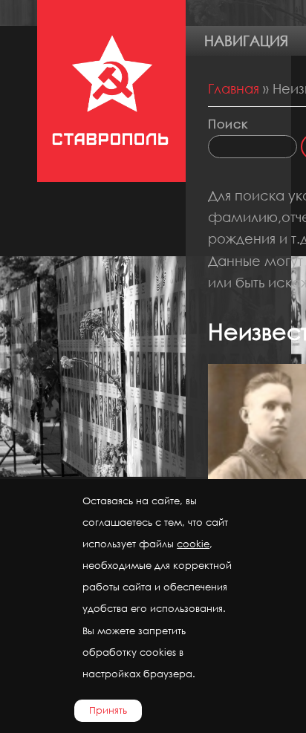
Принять (108, 710)
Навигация (246, 40)
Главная (233, 88)
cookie (193, 544)
